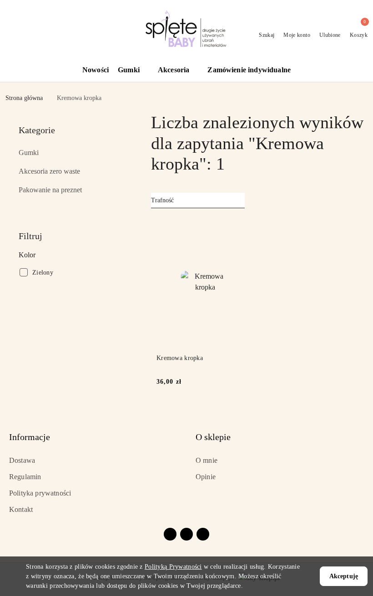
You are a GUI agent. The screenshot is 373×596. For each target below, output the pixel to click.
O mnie (206, 460)
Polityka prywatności (40, 493)
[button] (133, 70)
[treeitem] (73, 153)
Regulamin (25, 477)
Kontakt (21, 509)
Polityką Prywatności (173, 566)
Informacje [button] (29, 437)
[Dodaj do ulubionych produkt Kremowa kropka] (243, 228)
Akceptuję (343, 576)
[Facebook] (170, 534)
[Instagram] (186, 534)
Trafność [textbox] (162, 200)
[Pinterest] (203, 534)
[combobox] (198, 200)
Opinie (206, 477)
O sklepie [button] (213, 437)
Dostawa (22, 460)
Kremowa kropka (179, 358)
